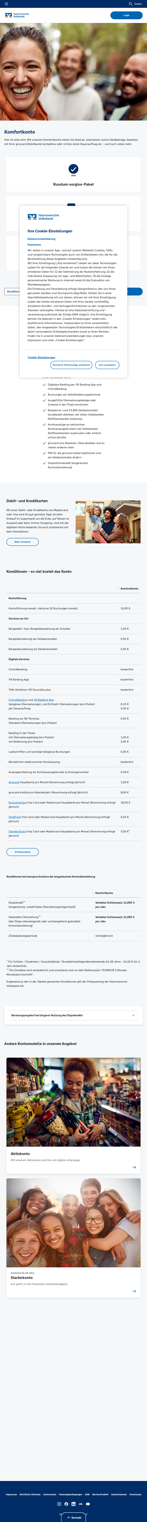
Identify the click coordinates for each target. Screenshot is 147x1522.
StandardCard (17, 831)
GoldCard (15, 817)
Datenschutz (49, 1494)
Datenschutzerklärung (41, 239)
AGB (87, 1494)
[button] (73, 1015)
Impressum (11, 1494)
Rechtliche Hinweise (30, 1494)
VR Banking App (44, 700)
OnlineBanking (18, 700)
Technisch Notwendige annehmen (71, 365)
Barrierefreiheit (100, 1494)
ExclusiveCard (18, 802)
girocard (14, 782)
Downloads (135, 1494)
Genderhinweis (119, 1494)
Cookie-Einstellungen (41, 357)
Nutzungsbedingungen (70, 1494)
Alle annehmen (107, 365)
